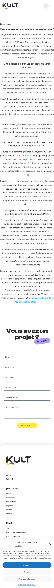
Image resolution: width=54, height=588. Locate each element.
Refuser (27, 572)
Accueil (9, 494)
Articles (9, 514)
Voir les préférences (27, 579)
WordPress (25, 155)
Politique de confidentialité (27, 585)
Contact (9, 510)
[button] (50, 544)
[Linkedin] (12, 479)
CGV (7, 528)
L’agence (9, 506)
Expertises (10, 498)
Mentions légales (13, 536)
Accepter (27, 565)
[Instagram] (7, 479)
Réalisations (11, 502)
